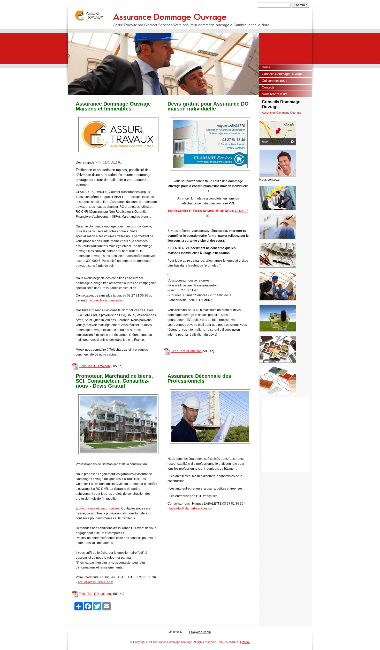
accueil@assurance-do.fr (107, 300)
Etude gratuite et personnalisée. (98, 508)
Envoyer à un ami (200, 631)
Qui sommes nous (274, 81)
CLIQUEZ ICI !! (114, 162)
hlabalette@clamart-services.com (191, 508)
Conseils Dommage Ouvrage (282, 74)
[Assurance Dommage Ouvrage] (89, 15)
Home (266, 67)
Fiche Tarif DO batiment (95, 594)
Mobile (246, 642)
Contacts (268, 87)
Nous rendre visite (274, 94)
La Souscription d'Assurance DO (282, 112)
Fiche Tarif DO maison (94, 366)
